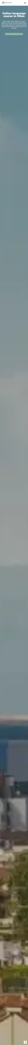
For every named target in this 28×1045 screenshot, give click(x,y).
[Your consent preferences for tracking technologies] (25, 1042)
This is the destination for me (14, 34)
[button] (25, 2)
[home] (6, 2)
